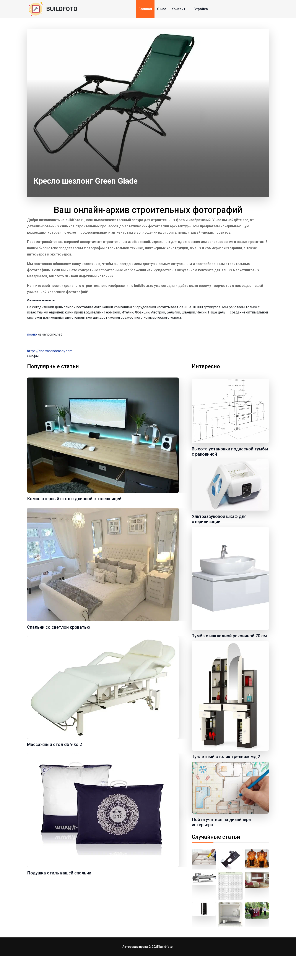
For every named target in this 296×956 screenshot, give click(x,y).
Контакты (179, 9)
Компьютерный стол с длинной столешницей (74, 498)
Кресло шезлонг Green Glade (86, 181)
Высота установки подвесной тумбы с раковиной (230, 451)
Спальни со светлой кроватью (58, 627)
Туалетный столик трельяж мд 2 (226, 756)
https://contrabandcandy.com (49, 351)
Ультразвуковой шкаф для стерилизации (219, 519)
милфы (33, 356)
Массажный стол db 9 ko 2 (54, 744)
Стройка (201, 9)
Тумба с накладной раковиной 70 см (229, 635)
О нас (161, 9)
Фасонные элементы (41, 300)
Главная (145, 9)
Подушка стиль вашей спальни (59, 873)
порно (32, 334)
